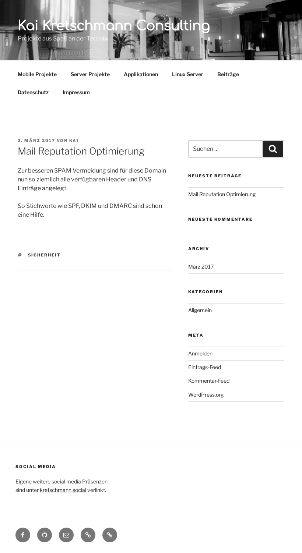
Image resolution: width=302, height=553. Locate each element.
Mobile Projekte (37, 74)
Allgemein (200, 310)
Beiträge (228, 74)
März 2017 (201, 266)
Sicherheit (44, 255)
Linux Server (187, 74)
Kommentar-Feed (208, 380)
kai (74, 140)
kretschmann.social (63, 490)
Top (284, 535)
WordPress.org (206, 394)
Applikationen (141, 74)
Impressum (76, 92)
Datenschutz (33, 92)
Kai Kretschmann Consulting (114, 25)
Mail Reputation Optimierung (222, 194)
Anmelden (200, 353)
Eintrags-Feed (204, 367)
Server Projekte (90, 74)
